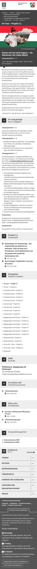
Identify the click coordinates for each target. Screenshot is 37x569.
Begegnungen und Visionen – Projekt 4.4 (16, 327)
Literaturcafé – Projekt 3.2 (12, 307)
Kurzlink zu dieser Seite (15, 505)
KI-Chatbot (8, 552)
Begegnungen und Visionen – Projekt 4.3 (16, 324)
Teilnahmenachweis (11, 391)
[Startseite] (26, 5)
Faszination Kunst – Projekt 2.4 (13, 300)
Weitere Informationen (10, 529)
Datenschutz (13, 503)
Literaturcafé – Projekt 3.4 (12, 314)
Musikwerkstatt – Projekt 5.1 (12, 338)
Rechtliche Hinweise (25, 503)
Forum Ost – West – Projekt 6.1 (13, 344)
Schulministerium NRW (11, 442)
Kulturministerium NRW (12, 440)
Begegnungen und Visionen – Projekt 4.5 (16, 331)
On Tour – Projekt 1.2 (10, 287)
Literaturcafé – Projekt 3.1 (12, 304)
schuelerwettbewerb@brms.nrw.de (21, 161)
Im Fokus (5, 463)
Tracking (7, 544)
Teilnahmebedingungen (12, 420)
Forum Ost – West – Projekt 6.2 (13, 348)
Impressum (5, 503)
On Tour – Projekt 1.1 (10, 284)
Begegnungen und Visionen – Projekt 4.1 (16, 317)
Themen (5, 458)
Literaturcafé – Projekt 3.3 (12, 311)
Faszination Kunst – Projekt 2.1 (13, 290)
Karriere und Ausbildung (13, 480)
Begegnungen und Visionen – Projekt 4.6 (16, 334)
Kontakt (4, 505)
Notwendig (8, 533)
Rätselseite (7, 351)
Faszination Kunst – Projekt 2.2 (13, 294)
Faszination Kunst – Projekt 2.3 (13, 297)
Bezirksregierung (10, 469)
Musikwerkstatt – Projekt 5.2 (12, 341)
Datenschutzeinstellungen (18, 510)
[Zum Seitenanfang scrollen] (33, 565)
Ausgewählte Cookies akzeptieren (15, 562)
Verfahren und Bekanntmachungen (10, 486)
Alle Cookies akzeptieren (13, 565)
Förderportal (8, 474)
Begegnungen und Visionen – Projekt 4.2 (16, 321)
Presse (5, 494)
